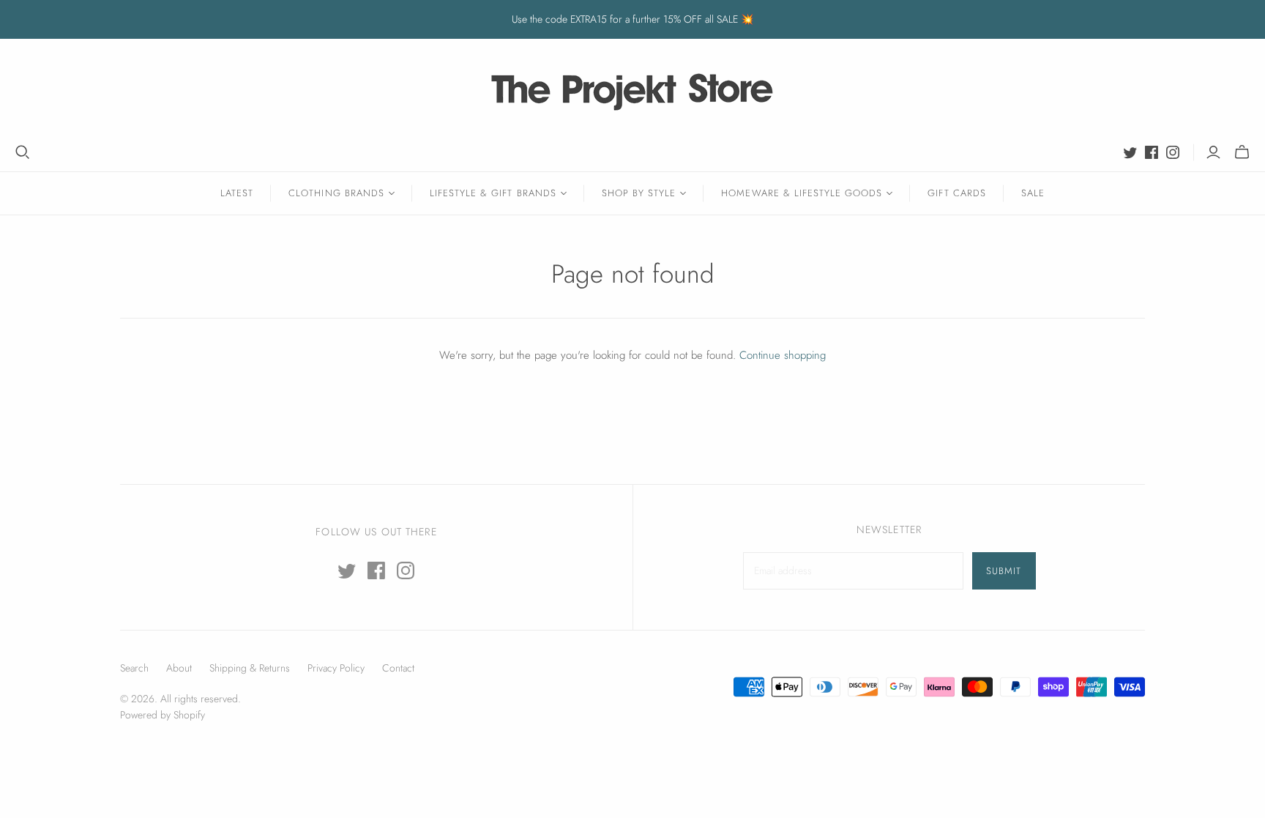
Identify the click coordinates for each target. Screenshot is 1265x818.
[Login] (1213, 152)
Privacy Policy (336, 668)
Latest (236, 193)
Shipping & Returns (249, 668)
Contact (398, 668)
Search (134, 668)
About (179, 668)
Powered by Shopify (162, 714)
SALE (1033, 193)
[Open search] (22, 152)
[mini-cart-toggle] (1242, 152)
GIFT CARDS (956, 193)
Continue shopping (782, 355)
